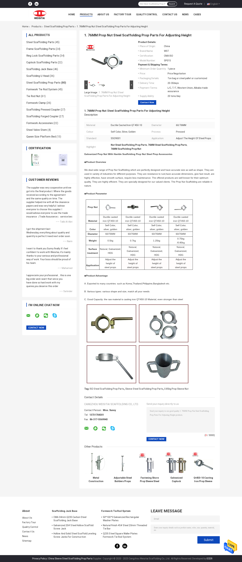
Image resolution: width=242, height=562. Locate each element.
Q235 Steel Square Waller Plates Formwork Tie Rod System (120, 535)
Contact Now (147, 102)
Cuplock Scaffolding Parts (41, 62)
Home (71, 14)
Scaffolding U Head (37, 75)
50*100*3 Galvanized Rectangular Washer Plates (121, 519)
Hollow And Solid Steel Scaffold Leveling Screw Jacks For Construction (75, 535)
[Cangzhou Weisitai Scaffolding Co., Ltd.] (40, 14)
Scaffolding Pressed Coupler (43, 109)
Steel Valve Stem (36, 129)
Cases (197, 14)
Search (172, 4)
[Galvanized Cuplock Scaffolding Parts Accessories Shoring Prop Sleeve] (176, 463)
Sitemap (26, 540)
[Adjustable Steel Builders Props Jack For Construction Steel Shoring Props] (122, 463)
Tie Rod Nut (33, 96)
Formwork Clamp (36, 102)
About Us (103, 14)
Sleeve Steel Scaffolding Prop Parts (144, 388)
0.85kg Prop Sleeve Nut (176, 388)
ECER (209, 558)
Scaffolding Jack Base (39, 69)
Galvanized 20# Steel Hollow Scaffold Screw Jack (74, 527)
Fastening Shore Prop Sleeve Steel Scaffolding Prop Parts (149, 479)
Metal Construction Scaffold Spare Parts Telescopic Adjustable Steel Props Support (96, 479)
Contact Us (169, 14)
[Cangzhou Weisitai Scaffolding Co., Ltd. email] (30, 315)
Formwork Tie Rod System (41, 89)
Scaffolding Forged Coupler (42, 116)
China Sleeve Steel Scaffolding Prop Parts (70, 558)
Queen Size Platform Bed (41, 136)
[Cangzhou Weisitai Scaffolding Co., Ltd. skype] (57, 315)
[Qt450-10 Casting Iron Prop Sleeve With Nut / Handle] (203, 463)
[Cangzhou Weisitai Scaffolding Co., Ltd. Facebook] (30, 4)
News (185, 14)
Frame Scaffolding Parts (40, 48)
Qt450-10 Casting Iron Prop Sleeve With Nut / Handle (203, 479)
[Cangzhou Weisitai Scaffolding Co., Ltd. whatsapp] (39, 315)
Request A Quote (193, 3)
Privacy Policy (39, 558)
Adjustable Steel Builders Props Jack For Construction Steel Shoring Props (123, 479)
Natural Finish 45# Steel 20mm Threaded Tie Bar (125, 527)
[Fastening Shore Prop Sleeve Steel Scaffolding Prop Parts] (149, 463)
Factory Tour (122, 14)
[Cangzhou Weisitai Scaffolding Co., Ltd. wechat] (48, 315)
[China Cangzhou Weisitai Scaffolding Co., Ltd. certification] (35, 160)
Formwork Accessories (39, 123)
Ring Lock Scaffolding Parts (42, 55)
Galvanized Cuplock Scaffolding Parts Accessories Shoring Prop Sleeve (176, 479)
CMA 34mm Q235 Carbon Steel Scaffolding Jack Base (70, 519)
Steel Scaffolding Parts (40, 42)
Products (86, 14)
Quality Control (146, 14)
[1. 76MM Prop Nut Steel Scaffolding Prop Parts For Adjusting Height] (107, 60)
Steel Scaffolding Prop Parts (59, 26)
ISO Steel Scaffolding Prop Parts (107, 388)
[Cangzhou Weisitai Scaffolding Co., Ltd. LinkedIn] (37, 4)
